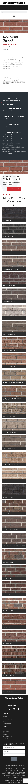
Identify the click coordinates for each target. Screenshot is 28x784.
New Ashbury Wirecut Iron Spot (14, 546)
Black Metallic (8, 237)
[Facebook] (14, 708)
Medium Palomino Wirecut (12, 481)
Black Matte (7, 220)
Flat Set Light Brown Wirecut (13, 383)
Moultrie (6, 513)
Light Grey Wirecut (9, 432)
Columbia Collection (8, 104)
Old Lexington (8, 562)
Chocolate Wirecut (9, 301)
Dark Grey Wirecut (9, 334)
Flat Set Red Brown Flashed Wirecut (12, 399)
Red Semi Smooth (8, 692)
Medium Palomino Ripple (11, 464)
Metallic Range (8, 497)
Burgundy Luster (9, 285)
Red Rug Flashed (8, 675)
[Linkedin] (18, 708)
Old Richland (7, 578)
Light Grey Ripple (9, 416)
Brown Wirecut (8, 253)
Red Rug (5, 659)
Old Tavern (7, 594)
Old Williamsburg (9, 611)
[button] (14, 7)
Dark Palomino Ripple (10, 350)
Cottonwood (7, 318)
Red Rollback (7, 643)
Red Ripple (6, 627)
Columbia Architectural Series (11, 100)
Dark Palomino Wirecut (11, 366)
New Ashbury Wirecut (10, 529)
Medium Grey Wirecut (10, 448)
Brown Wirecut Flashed (11, 269)
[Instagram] (9, 708)
